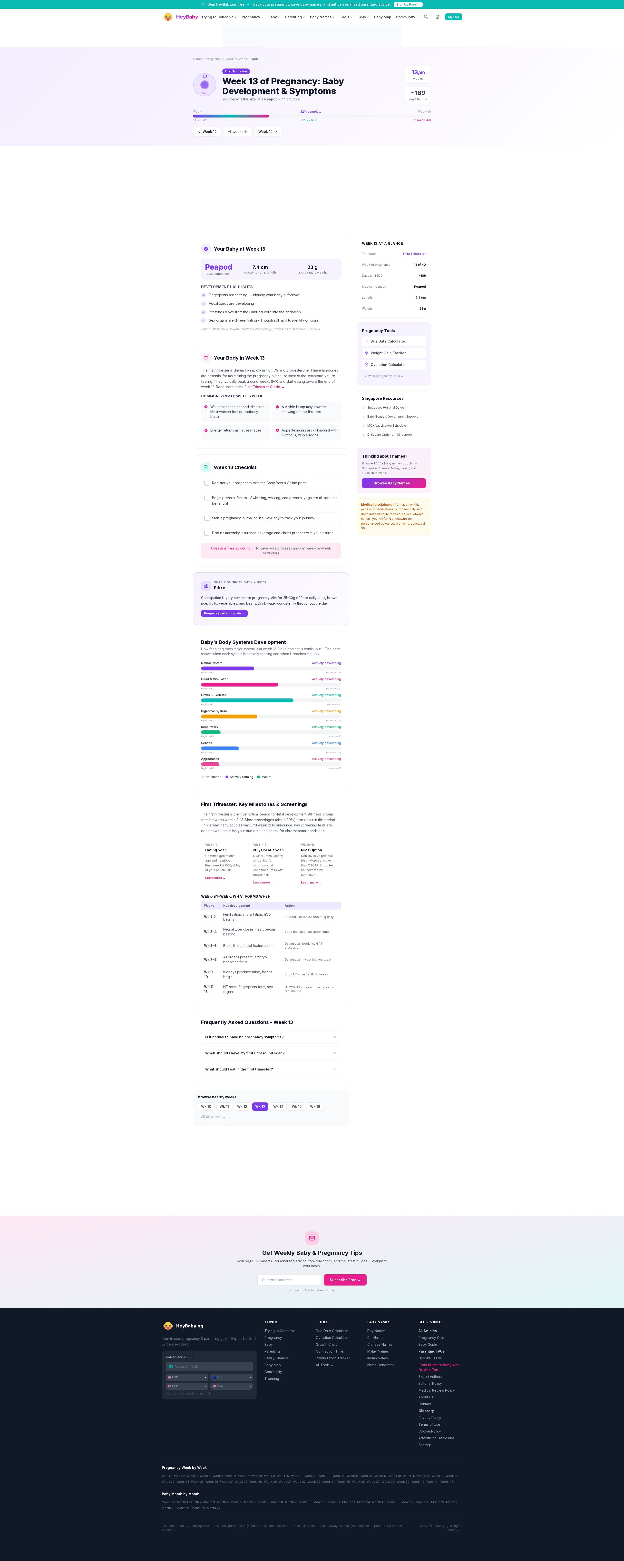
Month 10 (305, 1502)
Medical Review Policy (437, 1390)
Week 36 (358, 1481)
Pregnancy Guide (433, 1337)
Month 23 (198, 1508)
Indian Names (378, 1358)
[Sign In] (437, 16)
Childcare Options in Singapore (389, 434)
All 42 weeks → (213, 1117)
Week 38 (388, 1481)
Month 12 (334, 1502)
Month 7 (263, 1502)
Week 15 (353, 1476)
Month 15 (378, 1502)
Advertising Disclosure (436, 1438)
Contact (425, 1404)
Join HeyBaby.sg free (226, 4)
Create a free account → (232, 548)
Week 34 (328, 1481)
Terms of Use (429, 1424)
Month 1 (182, 1502)
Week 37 (373, 1481)
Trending (271, 1378)
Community (405, 17)
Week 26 (211, 1481)
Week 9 (269, 1476)
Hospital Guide (430, 1358)
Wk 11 (224, 1106)
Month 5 (236, 1502)
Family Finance (276, 1358)
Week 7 (243, 1476)
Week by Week (236, 59)
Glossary (426, 1411)
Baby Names (321, 17)
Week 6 (230, 1476)
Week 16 (367, 1476)
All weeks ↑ (237, 131)
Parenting (293, 17)
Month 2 (195, 1502)
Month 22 (183, 1508)
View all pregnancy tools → (384, 376)
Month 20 (452, 1502)
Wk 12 (242, 1106)
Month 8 (277, 1502)
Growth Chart (326, 1344)
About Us (426, 1397)
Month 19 (437, 1502)
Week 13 (324, 1476)
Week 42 (446, 1481)
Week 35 (343, 1481)
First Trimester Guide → (264, 387)
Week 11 (296, 1476)
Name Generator (380, 1365)
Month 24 (213, 1508)
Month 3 (209, 1502)
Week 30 (270, 1481)
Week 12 (210, 131)
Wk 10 (206, 1106)
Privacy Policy (430, 1417)
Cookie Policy (430, 1431)
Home (197, 59)
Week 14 (265, 131)
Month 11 (319, 1502)
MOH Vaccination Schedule (386, 425)
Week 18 (395, 1476)
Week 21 (438, 1476)
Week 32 (299, 1481)
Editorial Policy (430, 1383)
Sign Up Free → (408, 4)
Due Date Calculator (332, 1331)
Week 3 (192, 1476)
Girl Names (375, 1337)
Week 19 (409, 1476)
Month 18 (422, 1502)
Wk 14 (278, 1106)
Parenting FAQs (432, 1351)
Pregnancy (251, 17)
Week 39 (403, 1481)
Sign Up (453, 17)
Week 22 (452, 1476)
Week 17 (381, 1476)
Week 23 (168, 1481)
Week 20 (423, 1476)
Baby (272, 17)
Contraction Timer (330, 1351)
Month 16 (393, 1502)
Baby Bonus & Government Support (392, 416)
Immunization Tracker (333, 1358)
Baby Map (382, 17)
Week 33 (314, 1481)
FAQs (362, 17)
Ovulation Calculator (332, 1337)
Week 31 (285, 1481)
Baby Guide (428, 1344)
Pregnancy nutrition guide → (224, 613)
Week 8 (256, 1476)
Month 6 (250, 1502)
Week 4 (205, 1476)
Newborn (168, 1502)
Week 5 (218, 1476)
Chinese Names (379, 1344)
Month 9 (291, 1502)
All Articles (428, 1331)
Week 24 (182, 1481)
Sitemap (425, 1445)
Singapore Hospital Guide (385, 407)
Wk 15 (297, 1106)
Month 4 (223, 1502)
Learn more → (215, 878)
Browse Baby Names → (394, 483)
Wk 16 (315, 1106)
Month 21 (168, 1508)
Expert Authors (430, 1376)
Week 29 (255, 1481)
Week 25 (197, 1481)
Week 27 (226, 1481)
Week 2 (179, 1476)
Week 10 (283, 1476)
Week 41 (432, 1481)
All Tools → (325, 1365)
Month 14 (363, 1502)
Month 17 (407, 1502)
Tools (344, 17)
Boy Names (376, 1331)
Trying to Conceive (217, 17)
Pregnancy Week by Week (184, 1467)
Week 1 (167, 1476)
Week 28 (241, 1481)
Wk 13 (260, 1106)
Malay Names (378, 1351)
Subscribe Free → (345, 1280)
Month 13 (348, 1502)
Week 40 (417, 1481)
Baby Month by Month (180, 1494)
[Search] (426, 16)
